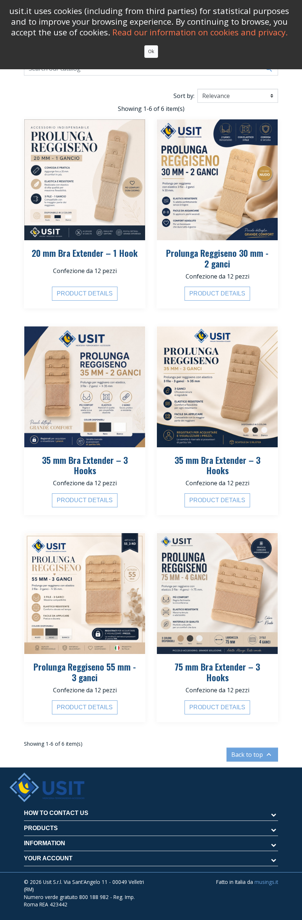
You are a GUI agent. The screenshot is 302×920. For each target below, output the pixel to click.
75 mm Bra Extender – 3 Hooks (217, 672)
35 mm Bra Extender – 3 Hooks (85, 465)
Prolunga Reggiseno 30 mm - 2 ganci (217, 258)
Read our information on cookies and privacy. (200, 32)
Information (44, 843)
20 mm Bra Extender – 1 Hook (85, 252)
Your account (48, 858)
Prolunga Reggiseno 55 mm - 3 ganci (85, 672)
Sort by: (183, 96)
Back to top (252, 754)
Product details (85, 293)
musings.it (266, 881)
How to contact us (56, 813)
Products (41, 828)
